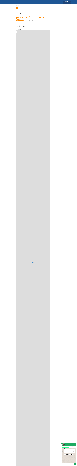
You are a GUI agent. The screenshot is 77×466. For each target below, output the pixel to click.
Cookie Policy (67, 1)
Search (17, 8)
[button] (32, 262)
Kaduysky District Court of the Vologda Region (30, 18)
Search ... (17, 5)
